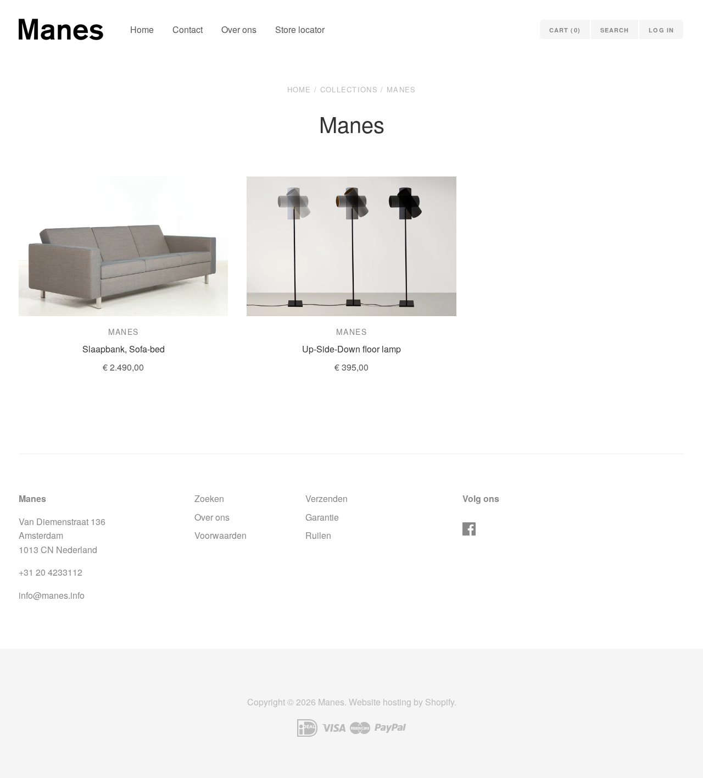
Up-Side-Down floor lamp (351, 349)
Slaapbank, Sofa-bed (123, 349)
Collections (349, 89)
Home (142, 29)
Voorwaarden (220, 535)
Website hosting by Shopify (401, 702)
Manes (123, 331)
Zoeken (209, 498)
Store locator (300, 29)
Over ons (238, 29)
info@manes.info (52, 595)
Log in (661, 30)
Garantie (322, 517)
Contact (187, 29)
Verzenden (326, 498)
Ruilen (318, 535)
